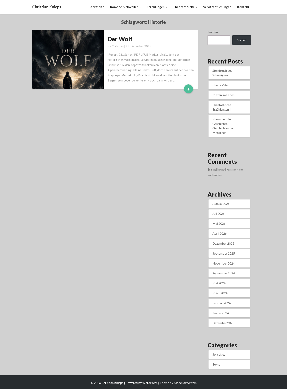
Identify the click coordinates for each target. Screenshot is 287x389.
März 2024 (219, 293)
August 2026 (221, 203)
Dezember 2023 (223, 323)
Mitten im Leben (223, 95)
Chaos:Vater (220, 85)
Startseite (96, 7)
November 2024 (223, 263)
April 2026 (219, 233)
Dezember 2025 (223, 243)
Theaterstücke (184, 7)
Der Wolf (120, 38)
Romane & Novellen (124, 7)
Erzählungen (156, 7)
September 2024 (223, 273)
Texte (216, 364)
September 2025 (223, 253)
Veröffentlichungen (217, 7)
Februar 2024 (221, 303)
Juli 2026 (218, 213)
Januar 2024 (220, 313)
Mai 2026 (219, 223)
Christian (118, 46)
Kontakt (243, 7)
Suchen (213, 32)
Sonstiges (218, 354)
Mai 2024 (219, 283)
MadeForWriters (185, 383)
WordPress (150, 383)
